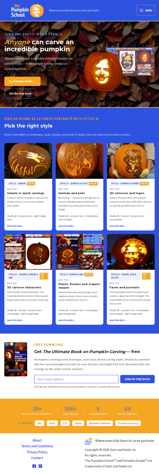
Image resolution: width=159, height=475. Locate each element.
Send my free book (137, 379)
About (37, 440)
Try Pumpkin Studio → (22, 81)
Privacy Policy (37, 452)
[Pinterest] (40, 466)
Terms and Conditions (37, 446)
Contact (37, 458)
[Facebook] (34, 466)
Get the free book (20, 93)
